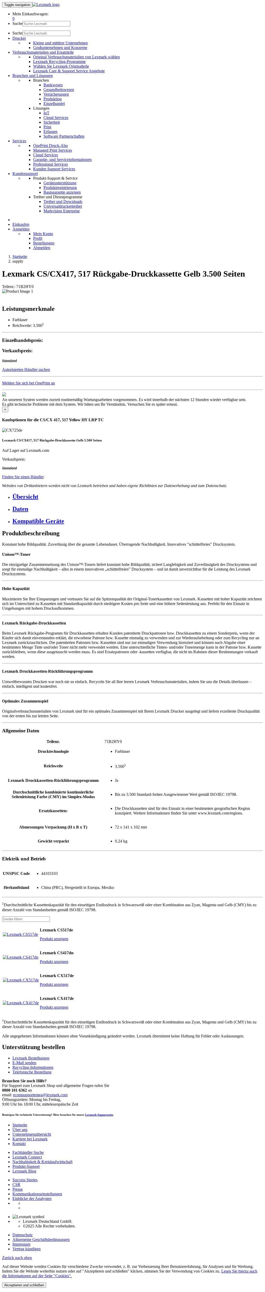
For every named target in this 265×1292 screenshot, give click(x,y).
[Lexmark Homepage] (46, 4)
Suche (17, 23)
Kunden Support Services (54, 169)
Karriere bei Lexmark (30, 1139)
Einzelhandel (54, 103)
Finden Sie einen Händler (23, 477)
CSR (16, 1184)
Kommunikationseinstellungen (37, 1194)
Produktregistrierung (60, 187)
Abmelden (41, 247)
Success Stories (25, 1180)
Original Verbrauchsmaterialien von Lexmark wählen (76, 57)
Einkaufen (20, 224)
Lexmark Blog (24, 1171)
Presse (17, 1189)
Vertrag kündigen (26, 1249)
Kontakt (19, 1143)
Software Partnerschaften (63, 136)
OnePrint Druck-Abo (50, 145)
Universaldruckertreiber (62, 206)
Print (47, 127)
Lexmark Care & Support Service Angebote (69, 71)
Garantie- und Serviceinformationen (62, 159)
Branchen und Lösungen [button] (32, 75)
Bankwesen (53, 85)
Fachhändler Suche (28, 1152)
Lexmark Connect (27, 1157)
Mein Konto (43, 233)
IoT (46, 113)
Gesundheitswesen (58, 89)
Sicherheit (51, 122)
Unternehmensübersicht (31, 1134)
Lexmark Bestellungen (30, 1058)
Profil (37, 238)
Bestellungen (43, 243)
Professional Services (50, 164)
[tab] (137, 496)
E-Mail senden (24, 1063)
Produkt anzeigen (54, 939)
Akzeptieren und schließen (24, 1285)
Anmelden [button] (21, 229)
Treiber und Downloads (62, 201)
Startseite (19, 256)
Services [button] (19, 141)
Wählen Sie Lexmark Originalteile (61, 66)
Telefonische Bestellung (31, 1072)
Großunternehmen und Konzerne (60, 47)
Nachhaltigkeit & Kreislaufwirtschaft (42, 1162)
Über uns (19, 1129)
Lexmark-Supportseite (99, 1114)
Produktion (52, 99)
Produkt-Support (26, 1166)
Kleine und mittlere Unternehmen (60, 43)
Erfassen (50, 131)
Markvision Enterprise (61, 211)
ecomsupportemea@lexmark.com (40, 1095)
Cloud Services (55, 117)
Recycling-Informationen (32, 1067)
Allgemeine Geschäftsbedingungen (41, 1239)
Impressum (21, 1244)
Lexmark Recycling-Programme (59, 61)
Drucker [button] (19, 38)
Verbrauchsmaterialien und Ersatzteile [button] (43, 52)
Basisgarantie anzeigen (62, 192)
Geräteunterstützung (59, 183)
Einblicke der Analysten (31, 1198)
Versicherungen (56, 94)
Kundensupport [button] (25, 173)
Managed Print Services (52, 150)
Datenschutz (22, 1235)
